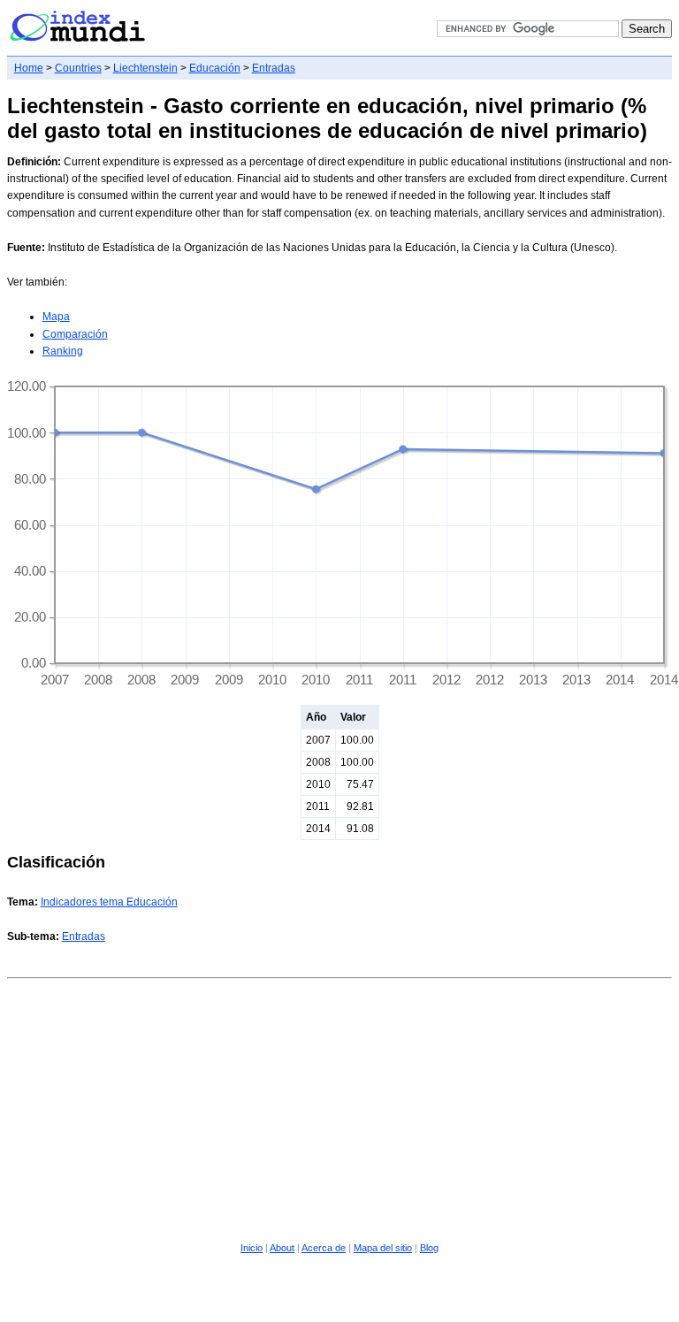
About (282, 1247)
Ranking (62, 351)
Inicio (251, 1247)
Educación (214, 68)
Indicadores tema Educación (109, 902)
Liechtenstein (145, 68)
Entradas (273, 68)
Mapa (56, 316)
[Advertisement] (340, 1107)
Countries (78, 68)
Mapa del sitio (383, 1247)
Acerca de (323, 1247)
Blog (429, 1247)
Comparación (75, 334)
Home (28, 68)
